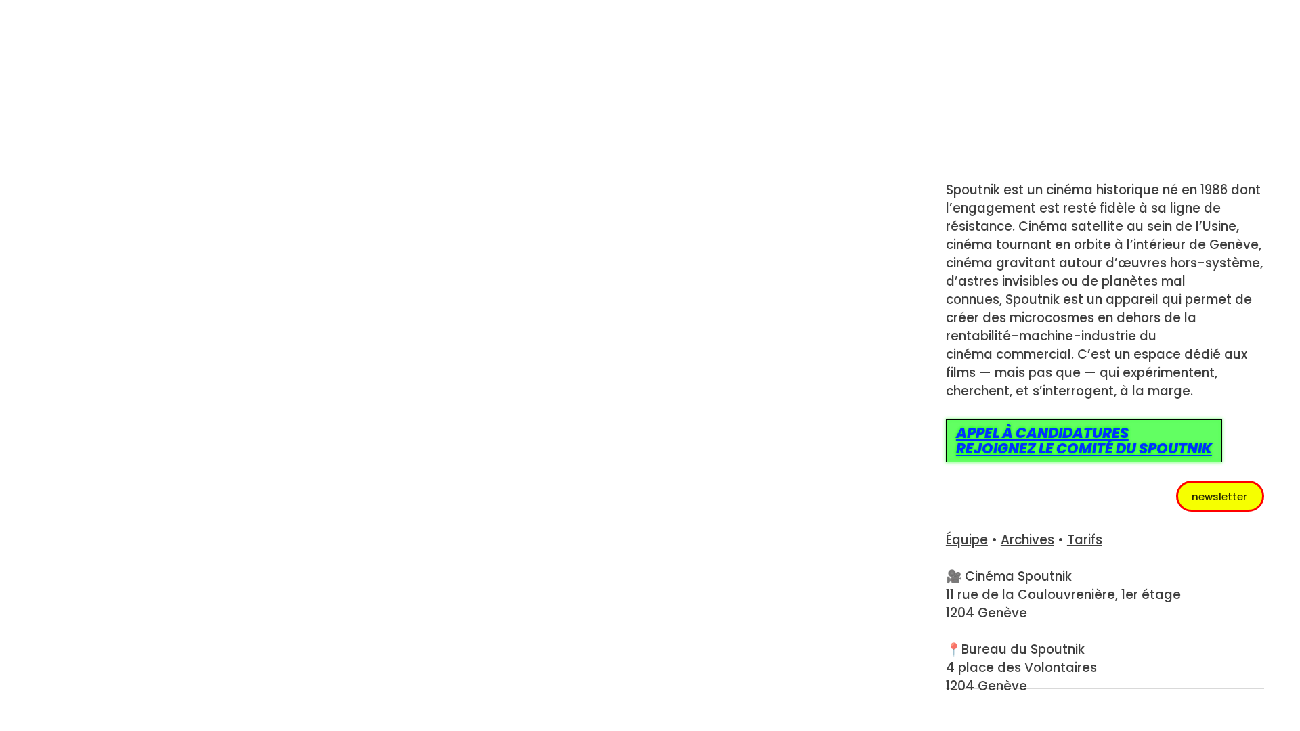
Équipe (967, 540)
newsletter (1219, 496)
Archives (1027, 540)
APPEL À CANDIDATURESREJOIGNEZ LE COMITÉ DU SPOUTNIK (1084, 440)
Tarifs (1084, 540)
